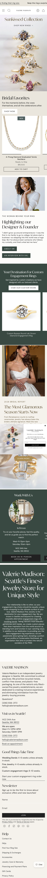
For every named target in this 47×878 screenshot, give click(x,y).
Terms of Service (23, 822)
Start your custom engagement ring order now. (22, 777)
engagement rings (30, 619)
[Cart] (43, 10)
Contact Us (6, 838)
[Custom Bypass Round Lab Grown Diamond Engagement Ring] (21, 311)
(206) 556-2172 (9, 735)
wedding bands (10, 621)
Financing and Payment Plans (14, 866)
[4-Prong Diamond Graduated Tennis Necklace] (21, 135)
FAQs (4, 843)
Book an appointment (12, 743)
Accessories (7, 857)
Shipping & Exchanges (11, 852)
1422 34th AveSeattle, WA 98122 (10, 721)
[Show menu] (3, 10)
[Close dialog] (45, 425)
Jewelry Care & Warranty (12, 862)
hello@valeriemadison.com (15, 739)
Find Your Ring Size (10, 848)
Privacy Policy (7, 822)
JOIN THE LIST (35, 445)
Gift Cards (6, 871)
